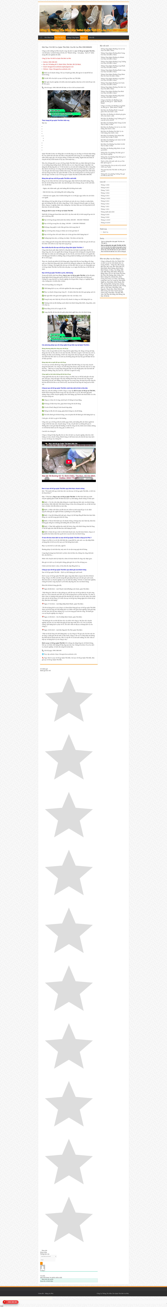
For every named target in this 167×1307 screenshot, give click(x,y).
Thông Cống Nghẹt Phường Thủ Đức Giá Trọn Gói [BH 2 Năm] (113, 88)
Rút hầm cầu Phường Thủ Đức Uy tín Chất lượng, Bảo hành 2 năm (112, 132)
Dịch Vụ (83, 37)
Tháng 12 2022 (105, 198)
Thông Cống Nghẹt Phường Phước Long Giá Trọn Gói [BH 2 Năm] (113, 71)
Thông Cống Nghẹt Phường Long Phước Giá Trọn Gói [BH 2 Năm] (113, 66)
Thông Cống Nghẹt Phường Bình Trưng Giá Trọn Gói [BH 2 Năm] (113, 53)
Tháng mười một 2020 (107, 212)
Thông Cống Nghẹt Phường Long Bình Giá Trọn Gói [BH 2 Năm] (112, 79)
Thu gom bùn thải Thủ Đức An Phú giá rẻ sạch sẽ (113, 170)
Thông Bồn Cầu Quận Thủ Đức (41, 37)
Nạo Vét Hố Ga (60, 37)
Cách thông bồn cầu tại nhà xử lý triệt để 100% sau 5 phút (113, 166)
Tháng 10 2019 (105, 222)
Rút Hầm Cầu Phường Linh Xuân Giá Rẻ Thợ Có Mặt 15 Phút (113, 140)
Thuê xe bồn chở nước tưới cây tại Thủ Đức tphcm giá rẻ (112, 162)
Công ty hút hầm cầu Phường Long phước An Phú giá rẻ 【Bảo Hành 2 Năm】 (111, 101)
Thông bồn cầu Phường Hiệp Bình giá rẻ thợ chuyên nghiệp (113, 157)
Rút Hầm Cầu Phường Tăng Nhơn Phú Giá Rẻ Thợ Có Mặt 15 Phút (112, 136)
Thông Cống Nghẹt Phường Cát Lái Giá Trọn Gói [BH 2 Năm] (113, 49)
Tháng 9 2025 (105, 187)
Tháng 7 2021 (105, 206)
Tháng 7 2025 (105, 190)
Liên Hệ (91, 37)
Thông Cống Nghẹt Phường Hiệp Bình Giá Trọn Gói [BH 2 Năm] (112, 96)
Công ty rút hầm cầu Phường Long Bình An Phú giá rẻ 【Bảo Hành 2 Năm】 (113, 106)
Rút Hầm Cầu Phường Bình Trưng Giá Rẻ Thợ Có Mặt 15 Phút (113, 123)
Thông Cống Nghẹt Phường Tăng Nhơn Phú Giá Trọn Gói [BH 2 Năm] (113, 75)
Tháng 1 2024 (105, 193)
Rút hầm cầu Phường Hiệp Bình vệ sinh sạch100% (113, 149)
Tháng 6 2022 (105, 201)
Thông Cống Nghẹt (73, 37)
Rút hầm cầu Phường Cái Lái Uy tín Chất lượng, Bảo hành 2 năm (113, 127)
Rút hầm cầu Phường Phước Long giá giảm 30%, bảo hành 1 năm (112, 110)
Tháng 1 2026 (105, 185)
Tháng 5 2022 (105, 204)
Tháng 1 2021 (105, 209)
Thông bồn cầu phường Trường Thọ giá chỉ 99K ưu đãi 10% (113, 174)
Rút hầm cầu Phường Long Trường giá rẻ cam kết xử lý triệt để (113, 119)
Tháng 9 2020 (105, 214)
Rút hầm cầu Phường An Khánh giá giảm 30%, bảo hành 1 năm (113, 115)
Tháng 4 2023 (105, 196)
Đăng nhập (43, 1252)
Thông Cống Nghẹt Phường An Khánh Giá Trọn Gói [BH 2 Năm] (112, 58)
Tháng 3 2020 (105, 217)
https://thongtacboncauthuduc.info (66, 654)
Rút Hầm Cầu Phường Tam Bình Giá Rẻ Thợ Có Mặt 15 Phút (113, 145)
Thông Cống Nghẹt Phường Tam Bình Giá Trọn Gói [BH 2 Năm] (112, 92)
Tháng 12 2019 (105, 220)
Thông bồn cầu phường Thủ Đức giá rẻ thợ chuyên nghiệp (113, 153)
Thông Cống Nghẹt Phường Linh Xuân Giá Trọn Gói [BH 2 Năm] (112, 83)
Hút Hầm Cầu (49, 37)
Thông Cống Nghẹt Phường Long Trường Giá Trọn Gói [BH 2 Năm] (113, 62)
